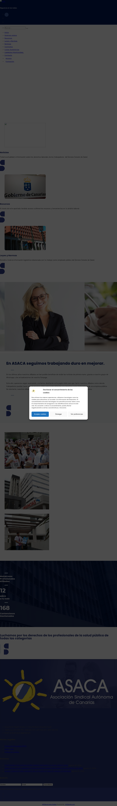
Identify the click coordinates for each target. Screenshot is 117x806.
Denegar (58, 414)
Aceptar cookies (40, 414)
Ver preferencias (77, 414)
